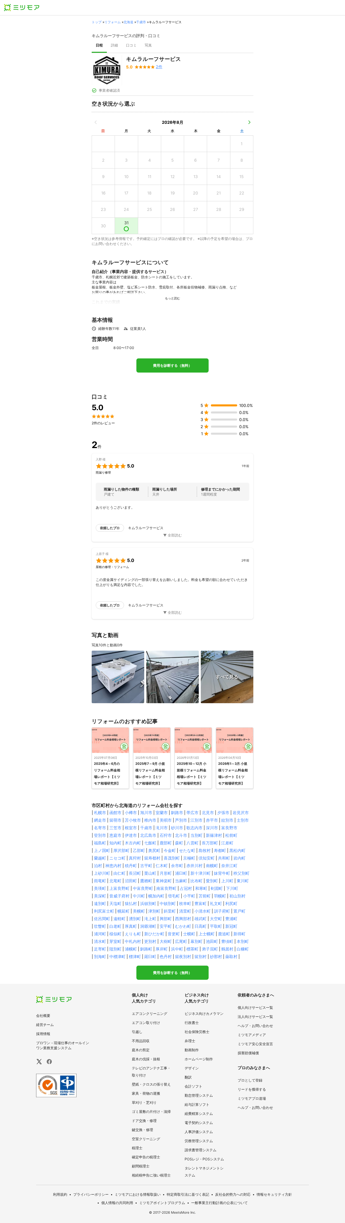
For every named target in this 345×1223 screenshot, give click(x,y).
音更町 (174, 933)
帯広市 (192, 812)
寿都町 (220, 850)
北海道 (128, 22)
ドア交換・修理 (144, 1120)
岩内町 (239, 858)
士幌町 (189, 933)
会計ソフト (193, 1086)
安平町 (166, 926)
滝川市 (162, 827)
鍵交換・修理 (142, 1130)
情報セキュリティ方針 (274, 1194)
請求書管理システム (200, 1150)
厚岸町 (162, 948)
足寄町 (100, 948)
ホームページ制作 (199, 1059)
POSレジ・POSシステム (204, 1159)
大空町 (216, 918)
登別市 (100, 835)
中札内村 (133, 941)
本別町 (243, 941)
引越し (137, 1032)
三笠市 (115, 827)
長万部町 (210, 842)
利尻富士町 (104, 911)
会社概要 (43, 1015)
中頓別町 (168, 903)
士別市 (243, 820)
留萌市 (115, 820)
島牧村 (205, 850)
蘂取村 (231, 956)
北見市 (208, 812)
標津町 (135, 956)
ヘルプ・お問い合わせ (255, 1025)
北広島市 (148, 835)
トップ (97, 22)
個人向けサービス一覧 (255, 1007)
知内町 (115, 842)
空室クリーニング (146, 1139)
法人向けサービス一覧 (255, 1016)
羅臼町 (150, 956)
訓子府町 (222, 911)
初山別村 (237, 895)
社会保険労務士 (197, 1032)
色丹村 (166, 956)
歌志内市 (194, 827)
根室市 (131, 827)
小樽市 (131, 812)
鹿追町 (224, 933)
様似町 (115, 933)
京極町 (189, 858)
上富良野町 (119, 888)
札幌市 (100, 812)
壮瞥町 (100, 926)
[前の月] (96, 122)
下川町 (232, 888)
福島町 (100, 842)
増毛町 (174, 895)
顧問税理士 (141, 1166)
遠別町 (100, 903)
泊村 (98, 865)
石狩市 (166, 835)
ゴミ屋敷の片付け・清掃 (151, 1111)
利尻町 (231, 903)
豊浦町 (231, 918)
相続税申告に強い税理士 (151, 1175)
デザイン (192, 1068)
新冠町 (231, 926)
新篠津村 (214, 835)
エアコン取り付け (146, 1022)
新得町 (239, 933)
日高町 (200, 926)
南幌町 (212, 865)
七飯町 (150, 842)
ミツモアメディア (252, 1035)
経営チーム (45, 1024)
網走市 (100, 820)
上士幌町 (207, 933)
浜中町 (177, 948)
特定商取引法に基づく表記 (188, 1194)
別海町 (100, 956)
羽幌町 (220, 895)
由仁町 (119, 873)
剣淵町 (217, 888)
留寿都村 (152, 858)
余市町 (177, 865)
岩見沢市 (241, 812)
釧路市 (177, 812)
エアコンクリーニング (149, 1013)
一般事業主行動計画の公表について (219, 1203)
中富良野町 (143, 888)
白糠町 (243, 948)
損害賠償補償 (248, 1053)
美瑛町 (100, 888)
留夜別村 (183, 956)
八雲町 (192, 842)
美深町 (100, 895)
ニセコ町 (117, 858)
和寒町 (201, 888)
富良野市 (229, 827)
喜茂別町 (172, 858)
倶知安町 (207, 858)
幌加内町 (156, 895)
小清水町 (202, 911)
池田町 (212, 941)
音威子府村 (119, 895)
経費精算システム (199, 1113)
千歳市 (141, 22)
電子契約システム (199, 1122)
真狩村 (135, 858)
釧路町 (146, 948)
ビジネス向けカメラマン (204, 1013)
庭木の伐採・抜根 (146, 1059)
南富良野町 (166, 888)
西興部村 (183, 918)
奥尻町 (154, 850)
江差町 (227, 842)
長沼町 (135, 873)
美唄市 (166, 820)
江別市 (196, 820)
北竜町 (115, 880)
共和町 (224, 858)
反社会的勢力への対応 (233, 1194)
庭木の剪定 (141, 1050)
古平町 (146, 865)
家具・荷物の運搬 (146, 1093)
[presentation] (99, 46)
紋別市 (227, 820)
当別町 (196, 835)
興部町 (166, 918)
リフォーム (112, 22)
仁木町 (162, 865)
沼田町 (131, 880)
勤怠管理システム (199, 1095)
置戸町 (239, 911)
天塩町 (115, 903)
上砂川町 (102, 873)
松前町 (231, 835)
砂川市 (177, 827)
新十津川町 (200, 873)
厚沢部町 (121, 850)
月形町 (166, 873)
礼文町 (216, 903)
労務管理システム (199, 1141)
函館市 (115, 812)
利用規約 (60, 1194)
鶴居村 (227, 948)
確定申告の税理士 (146, 1157)
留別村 (200, 956)
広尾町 (181, 941)
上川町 (227, 880)
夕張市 (223, 812)
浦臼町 (181, 873)
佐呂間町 (102, 918)
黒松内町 (237, 850)
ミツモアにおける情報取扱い (138, 1194)
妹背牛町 (222, 873)
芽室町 (115, 941)
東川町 (243, 880)
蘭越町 (100, 858)
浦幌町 (131, 948)
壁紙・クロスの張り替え (151, 1084)
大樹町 (166, 941)
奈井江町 (229, 865)
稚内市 (150, 820)
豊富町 (200, 903)
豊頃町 (227, 941)
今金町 (170, 850)
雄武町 (200, 918)
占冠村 (186, 888)
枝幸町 (185, 903)
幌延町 (123, 911)
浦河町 (100, 933)
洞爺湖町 (148, 926)
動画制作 (192, 1050)
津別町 (154, 911)
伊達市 (131, 835)
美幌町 (139, 911)
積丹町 (131, 865)
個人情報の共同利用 (117, 1203)
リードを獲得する (252, 1089)
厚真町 (131, 926)
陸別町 (115, 948)
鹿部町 (166, 842)
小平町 (189, 895)
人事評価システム (199, 1132)
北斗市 (181, 835)
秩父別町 (241, 873)
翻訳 (188, 1077)
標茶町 (192, 948)
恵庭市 (115, 835)
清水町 (100, 941)
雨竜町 (100, 880)
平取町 (216, 926)
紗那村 (216, 956)
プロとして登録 (250, 1080)
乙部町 (139, 850)
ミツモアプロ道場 (252, 1098)
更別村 (150, 941)
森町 (179, 842)
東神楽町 (164, 880)
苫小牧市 (133, 820)
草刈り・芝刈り (144, 1102)
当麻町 (181, 880)
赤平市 (212, 820)
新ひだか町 (154, 933)
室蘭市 (162, 812)
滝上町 (150, 918)
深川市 (212, 827)
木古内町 (133, 842)
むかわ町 (183, 926)
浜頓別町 (148, 903)
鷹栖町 (146, 880)
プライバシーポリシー (91, 1194)
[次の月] (249, 122)
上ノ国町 (102, 850)
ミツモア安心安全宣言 (255, 1044)
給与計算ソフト (197, 1104)
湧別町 (135, 918)
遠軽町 (119, 918)
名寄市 (100, 827)
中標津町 (117, 956)
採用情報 (43, 1034)
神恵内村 (113, 865)
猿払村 (131, 903)
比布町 (196, 880)
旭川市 (146, 812)
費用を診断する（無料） (172, 365)
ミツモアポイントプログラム (162, 1203)
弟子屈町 (210, 948)
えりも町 (133, 933)
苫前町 (205, 895)
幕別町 (196, 941)
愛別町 (212, 880)
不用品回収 (141, 1041)
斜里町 (170, 911)
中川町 (139, 895)
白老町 (115, 926)
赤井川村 (194, 865)
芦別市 (181, 820)
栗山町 (150, 873)
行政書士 (192, 1022)
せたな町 (187, 850)
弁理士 (190, 1041)
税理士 (137, 1148)
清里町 (185, 911)
